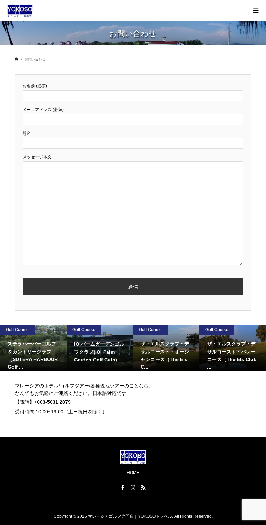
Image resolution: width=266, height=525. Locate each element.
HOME (133, 472)
